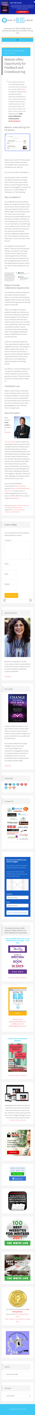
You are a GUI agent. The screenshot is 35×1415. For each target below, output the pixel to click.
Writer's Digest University (12, 1319)
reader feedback (15, 512)
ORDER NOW (22, 12)
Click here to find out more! (17, 1120)
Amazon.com (17, 1019)
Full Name (9, 894)
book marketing (20, 486)
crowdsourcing (16, 510)
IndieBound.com (17, 1024)
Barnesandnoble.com (17, 1021)
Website (7, 584)
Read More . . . (9, 676)
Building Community (16, 505)
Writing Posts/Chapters (16, 507)
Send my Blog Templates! (17, 912)
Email (7, 574)
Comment (8, 540)
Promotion (7, 512)
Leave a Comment (9, 53)
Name (7, 564)
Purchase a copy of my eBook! (17, 978)
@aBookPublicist (14, 121)
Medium (23, 89)
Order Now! (8, 766)
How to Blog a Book (17, 20)
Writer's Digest (19, 1314)
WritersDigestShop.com (17, 1026)
